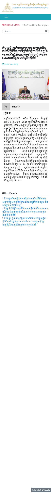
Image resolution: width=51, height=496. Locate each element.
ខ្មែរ (6, 106)
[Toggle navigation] (6, 17)
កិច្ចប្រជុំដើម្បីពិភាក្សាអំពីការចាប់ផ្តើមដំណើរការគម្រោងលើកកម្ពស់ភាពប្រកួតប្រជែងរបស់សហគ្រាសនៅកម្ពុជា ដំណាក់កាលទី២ (25, 211)
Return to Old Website (41, 490)
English (16, 106)
